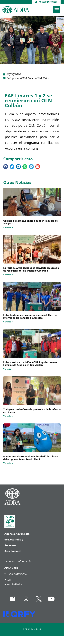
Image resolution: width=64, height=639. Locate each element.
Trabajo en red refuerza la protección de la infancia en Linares (32, 411)
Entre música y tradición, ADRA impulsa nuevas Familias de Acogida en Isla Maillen (30, 364)
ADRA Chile (27, 78)
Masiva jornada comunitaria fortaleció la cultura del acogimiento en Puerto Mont (30, 458)
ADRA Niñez (42, 78)
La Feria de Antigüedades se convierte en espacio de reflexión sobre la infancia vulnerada (31, 269)
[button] (56, 9)
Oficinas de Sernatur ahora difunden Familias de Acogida (30, 222)
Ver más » (8, 227)
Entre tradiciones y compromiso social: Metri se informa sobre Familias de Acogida (30, 316)
